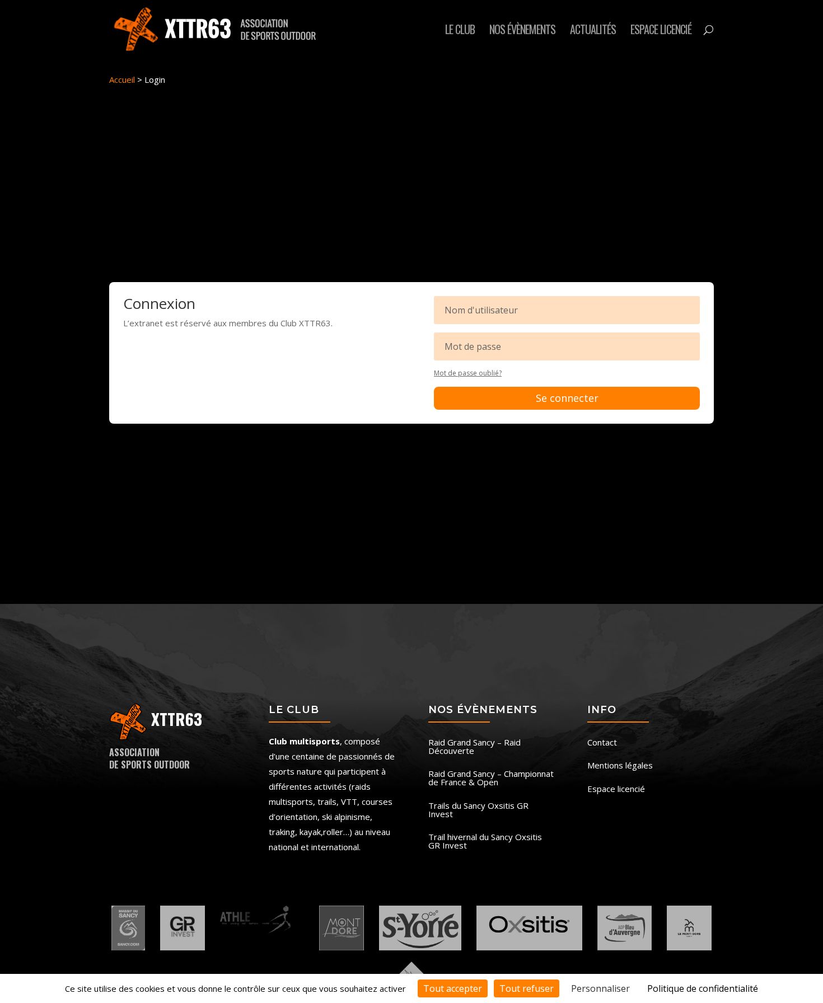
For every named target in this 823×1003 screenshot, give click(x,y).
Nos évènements (522, 31)
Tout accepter (452, 988)
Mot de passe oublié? (468, 373)
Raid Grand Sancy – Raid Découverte (474, 747)
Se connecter (567, 398)
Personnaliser (600, 988)
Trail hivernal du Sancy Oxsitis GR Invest (485, 842)
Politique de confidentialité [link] (702, 988)
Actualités (593, 31)
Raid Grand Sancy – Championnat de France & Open (491, 779)
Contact (602, 743)
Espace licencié (660, 31)
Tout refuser (526, 988)
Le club (460, 31)
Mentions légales (620, 766)
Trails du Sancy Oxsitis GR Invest (478, 810)
